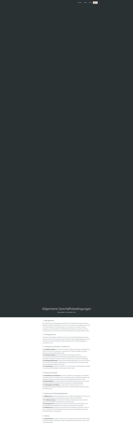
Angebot (85, 2)
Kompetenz (80, 2)
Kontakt (95, 2)
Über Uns (90, 2)
